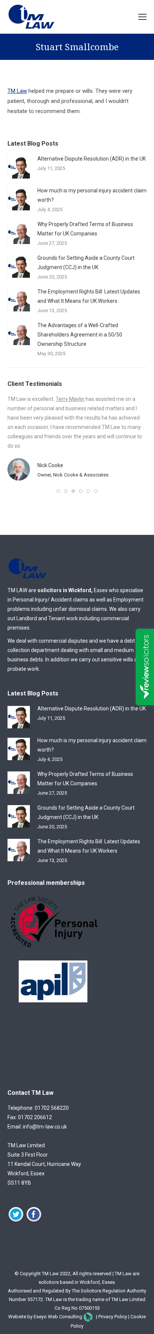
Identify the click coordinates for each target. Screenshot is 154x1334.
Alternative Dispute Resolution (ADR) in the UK (91, 159)
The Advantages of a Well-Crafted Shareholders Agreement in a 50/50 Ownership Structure (79, 334)
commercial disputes (63, 641)
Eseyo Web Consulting (58, 1316)
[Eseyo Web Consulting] (88, 1316)
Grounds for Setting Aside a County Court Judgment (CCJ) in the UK (86, 262)
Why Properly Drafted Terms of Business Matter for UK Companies (85, 229)
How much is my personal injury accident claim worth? (92, 195)
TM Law (17, 91)
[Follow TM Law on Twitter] (15, 1221)
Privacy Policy (112, 1316)
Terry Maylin (70, 399)
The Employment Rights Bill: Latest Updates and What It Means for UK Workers (88, 296)
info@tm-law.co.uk (45, 1127)
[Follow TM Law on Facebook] (33, 1221)
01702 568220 (52, 1108)
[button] (58, 491)
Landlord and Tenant (40, 618)
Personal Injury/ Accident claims (50, 600)
